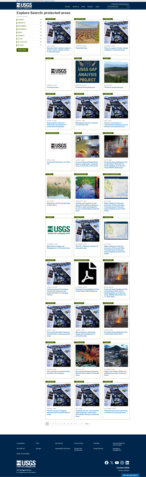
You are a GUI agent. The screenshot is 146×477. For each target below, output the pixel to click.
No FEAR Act (21, 448)
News (83, 6)
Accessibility (21, 443)
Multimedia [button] (22, 26)
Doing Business (98, 448)
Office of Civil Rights (23, 454)
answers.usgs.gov (123, 470)
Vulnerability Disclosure (62, 448)
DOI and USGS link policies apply (119, 444)
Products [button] (21, 23)
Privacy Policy (78, 443)
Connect (90, 6)
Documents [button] (22, 29)
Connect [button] (21, 35)
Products (76, 6)
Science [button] (21, 19)
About (98, 6)
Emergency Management (117, 449)
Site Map (96, 443)
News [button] (20, 32)
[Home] (24, 8)
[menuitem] (67, 6)
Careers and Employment (78, 449)
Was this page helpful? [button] (130, 475)
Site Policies (59, 443)
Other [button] (20, 39)
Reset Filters (22, 50)
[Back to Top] (140, 471)
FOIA (37, 443)
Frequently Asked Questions (120, 4)
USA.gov (38, 448)
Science (67, 6)
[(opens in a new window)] (106, 462)
